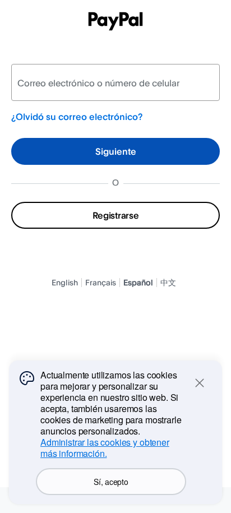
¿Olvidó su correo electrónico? (76, 116)
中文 (168, 282)
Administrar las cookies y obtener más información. (104, 448)
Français (100, 282)
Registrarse (115, 215)
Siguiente (115, 151)
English (65, 282)
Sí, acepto (111, 481)
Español (138, 282)
